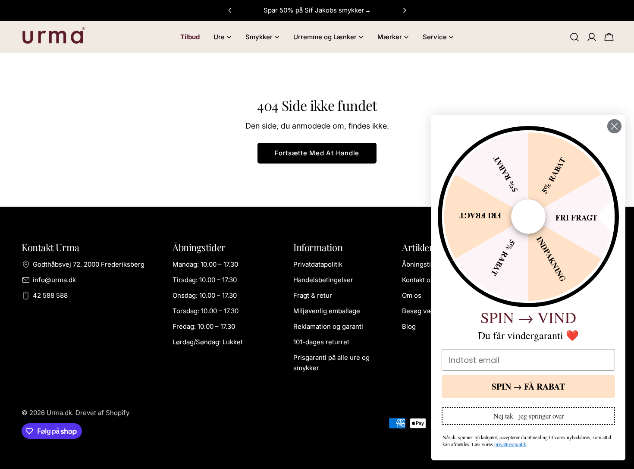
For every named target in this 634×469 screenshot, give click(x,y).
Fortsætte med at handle (317, 153)
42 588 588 (50, 295)
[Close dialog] (614, 126)
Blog (409, 326)
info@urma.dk (54, 280)
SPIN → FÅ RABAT (528, 386)
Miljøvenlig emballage (326, 311)
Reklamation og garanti (328, 326)
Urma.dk (59, 413)
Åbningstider (421, 264)
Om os (411, 295)
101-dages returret (321, 342)
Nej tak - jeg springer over (528, 415)
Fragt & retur (312, 295)
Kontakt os (418, 280)
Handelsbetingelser (323, 280)
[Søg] (574, 37)
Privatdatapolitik (317, 264)
